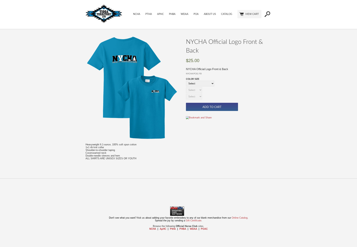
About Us (210, 14)
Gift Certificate (193, 220)
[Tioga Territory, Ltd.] (104, 22)
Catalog (226, 14)
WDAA (184, 14)
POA (196, 14)
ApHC (160, 14)
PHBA (172, 14)
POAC (204, 228)
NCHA (136, 14)
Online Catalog (239, 217)
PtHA (148, 14)
